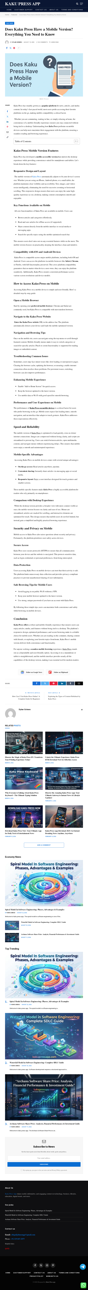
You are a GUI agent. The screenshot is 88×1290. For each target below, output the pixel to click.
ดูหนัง (7, 1248)
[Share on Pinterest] (14, 48)
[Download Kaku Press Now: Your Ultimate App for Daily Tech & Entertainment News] (24, 816)
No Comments (43, 42)
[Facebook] (7, 111)
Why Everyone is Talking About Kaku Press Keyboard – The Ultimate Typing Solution (21, 794)
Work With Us (52, 1276)
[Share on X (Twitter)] (10, 48)
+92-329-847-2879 (18, 1239)
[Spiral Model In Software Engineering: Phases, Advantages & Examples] (44, 883)
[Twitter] (7, 116)
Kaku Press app (50, 1282)
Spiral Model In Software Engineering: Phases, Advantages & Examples (34, 909)
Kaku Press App (11, 1194)
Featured (14, 15)
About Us (54, 10)
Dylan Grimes (17, 42)
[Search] (77, 3)
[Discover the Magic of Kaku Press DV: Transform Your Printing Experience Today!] (24, 743)
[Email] (7, 132)
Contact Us (41, 10)
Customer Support (23, 10)
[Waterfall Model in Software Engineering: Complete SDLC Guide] (12, 925)
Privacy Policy (56, 1170)
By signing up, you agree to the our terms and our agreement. (45, 1170)
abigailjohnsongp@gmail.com (23, 1234)
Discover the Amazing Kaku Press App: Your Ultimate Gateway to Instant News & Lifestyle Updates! (62, 795)
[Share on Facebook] (6, 48)
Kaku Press (36, 176)
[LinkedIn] (7, 122)
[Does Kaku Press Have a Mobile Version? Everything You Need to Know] (44, 75)
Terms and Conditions (72, 10)
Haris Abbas (11, 912)
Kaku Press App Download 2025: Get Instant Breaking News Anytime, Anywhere (62, 832)
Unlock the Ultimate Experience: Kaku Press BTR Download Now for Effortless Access (62, 758)
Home (9, 10)
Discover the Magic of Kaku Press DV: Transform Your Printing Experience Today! (24, 758)
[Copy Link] (7, 137)
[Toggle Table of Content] (74, 141)
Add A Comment (44, 845)
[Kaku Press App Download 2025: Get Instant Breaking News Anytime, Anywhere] (64, 816)
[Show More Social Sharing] (18, 48)
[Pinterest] (7, 127)
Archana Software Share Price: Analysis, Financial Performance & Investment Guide (50, 934)
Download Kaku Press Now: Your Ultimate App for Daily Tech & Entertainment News (23, 832)
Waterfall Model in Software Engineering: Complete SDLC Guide (43, 922)
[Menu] (81, 3)
